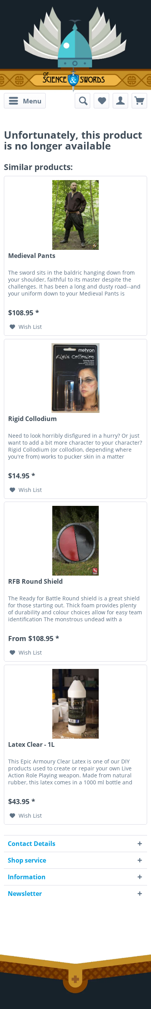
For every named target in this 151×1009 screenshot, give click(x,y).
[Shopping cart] (139, 100)
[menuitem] (25, 100)
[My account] (120, 100)
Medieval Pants (31, 256)
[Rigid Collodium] (75, 378)
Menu (32, 100)
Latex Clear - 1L (31, 745)
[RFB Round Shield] (75, 541)
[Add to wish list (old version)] (101, 100)
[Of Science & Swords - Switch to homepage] (75, 79)
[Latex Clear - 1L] (75, 704)
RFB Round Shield (35, 582)
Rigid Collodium (32, 419)
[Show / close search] (82, 100)
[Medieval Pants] (75, 215)
